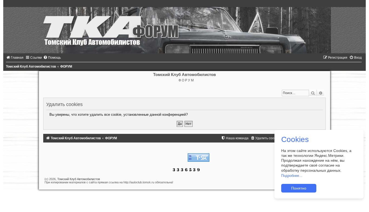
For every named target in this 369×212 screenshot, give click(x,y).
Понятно (298, 188)
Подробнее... (291, 176)
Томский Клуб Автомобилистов (78, 179)
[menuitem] (15, 57)
